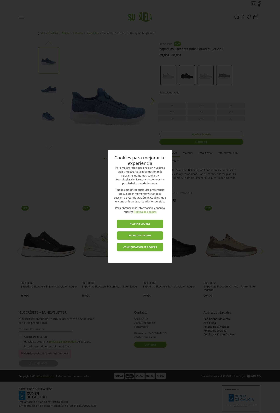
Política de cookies (145, 212)
